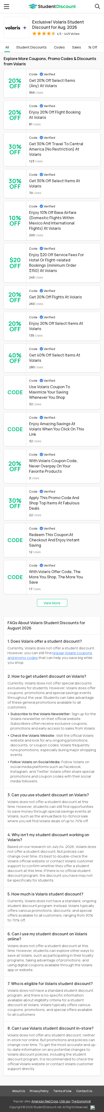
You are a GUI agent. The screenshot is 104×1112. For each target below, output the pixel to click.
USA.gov (64, 1101)
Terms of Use (62, 1091)
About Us (18, 1091)
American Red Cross (44, 1101)
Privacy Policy (39, 1091)
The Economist (81, 1101)
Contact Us (84, 1091)
